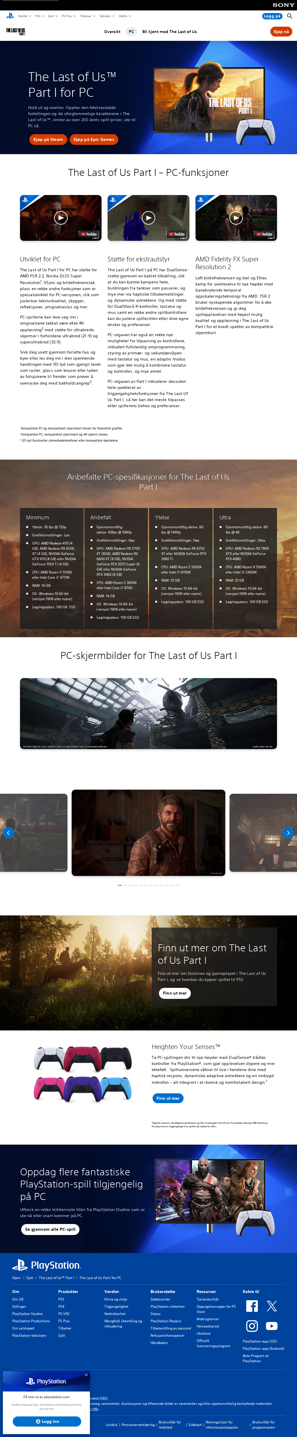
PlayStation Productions (31, 1320)
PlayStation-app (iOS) (260, 1341)
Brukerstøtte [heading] (163, 1291)
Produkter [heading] (68, 1291)
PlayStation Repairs (166, 1320)
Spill (51, 16)
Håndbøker (159, 1342)
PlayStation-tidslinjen (29, 1335)
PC (131, 31)
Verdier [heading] (111, 1291)
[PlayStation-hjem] (10, 16)
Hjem (16, 1277)
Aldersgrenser (208, 1318)
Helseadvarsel (208, 1326)
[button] (48, 139)
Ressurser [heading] (206, 1291)
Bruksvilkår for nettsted (170, 1425)
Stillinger (19, 1306)
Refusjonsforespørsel (167, 1335)
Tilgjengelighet (116, 1306)
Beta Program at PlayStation (256, 1358)
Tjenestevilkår (208, 1299)
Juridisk (111, 1424)
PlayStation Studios (27, 1313)
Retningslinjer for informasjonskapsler (222, 1425)
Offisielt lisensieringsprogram (213, 1343)
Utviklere (204, 1333)
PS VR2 (63, 1313)
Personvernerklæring (138, 1424)
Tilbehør (85, 16)
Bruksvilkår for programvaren (263, 1425)
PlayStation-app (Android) (263, 1348)
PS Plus (66, 16)
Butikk (22, 16)
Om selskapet (23, 1328)
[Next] (288, 833)
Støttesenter (160, 1299)
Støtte (123, 16)
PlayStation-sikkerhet (167, 1306)
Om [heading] (15, 1291)
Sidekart (195, 1424)
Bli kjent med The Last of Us (169, 31)
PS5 (37, 16)
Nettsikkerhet (115, 1313)
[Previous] (9, 833)
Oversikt (112, 31)
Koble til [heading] (251, 1291)
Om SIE (17, 1299)
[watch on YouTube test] (89, 234)
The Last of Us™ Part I (56, 1277)
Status (156, 1313)
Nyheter (105, 16)
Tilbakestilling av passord (171, 1328)
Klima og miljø (115, 1299)
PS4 (61, 1306)
